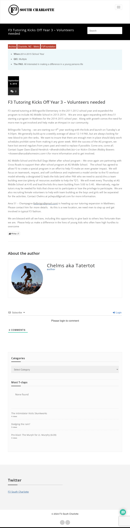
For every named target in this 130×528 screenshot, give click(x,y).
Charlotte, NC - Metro (28, 46)
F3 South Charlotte (18, 491)
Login (118, 312)
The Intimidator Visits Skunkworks (29, 413)
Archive (12, 46)
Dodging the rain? (20, 424)
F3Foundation (48, 46)
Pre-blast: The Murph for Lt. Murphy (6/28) (33, 434)
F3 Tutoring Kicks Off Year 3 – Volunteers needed (56, 102)
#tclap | (15, 233)
